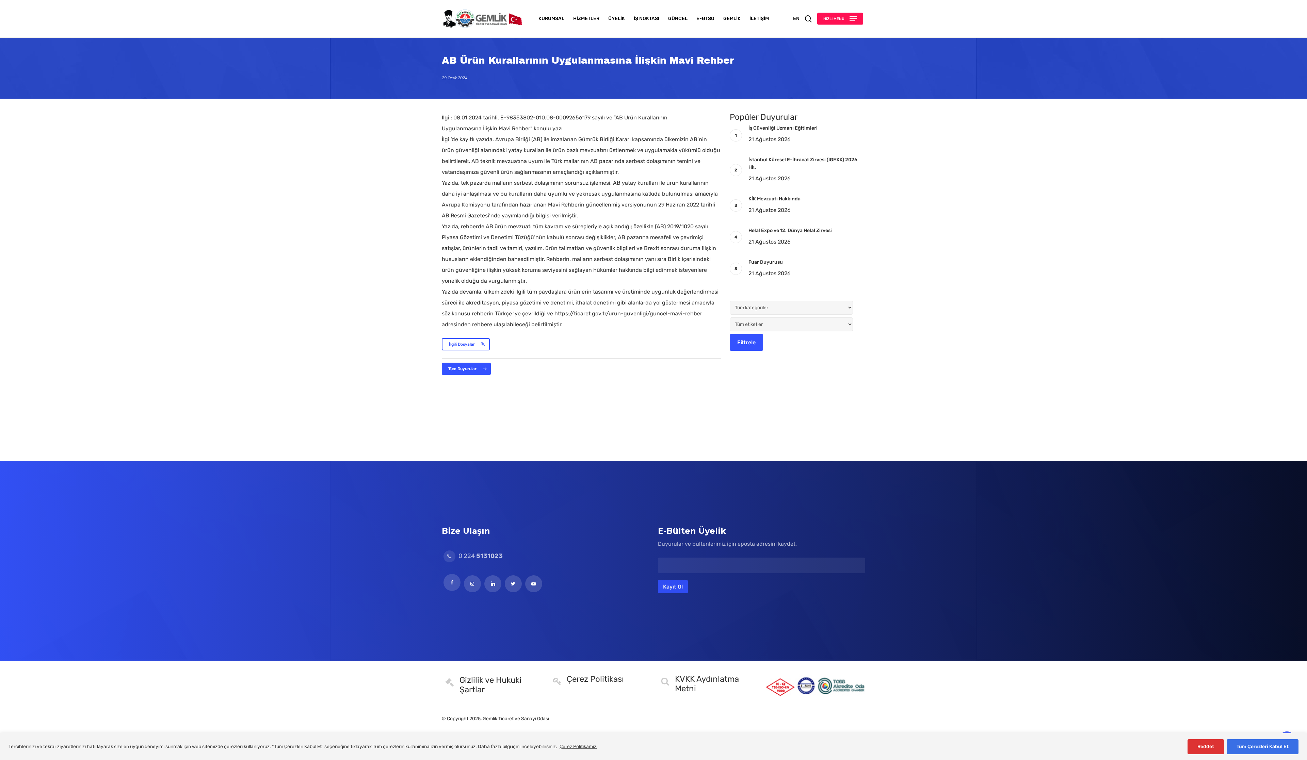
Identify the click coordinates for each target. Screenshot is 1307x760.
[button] (840, 18)
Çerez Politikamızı (578, 746)
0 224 (480, 556)
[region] (653, 746)
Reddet (1205, 746)
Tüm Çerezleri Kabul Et (1263, 746)
